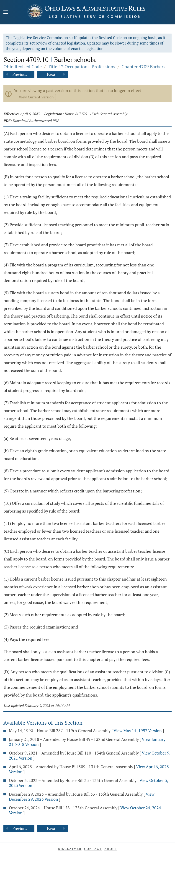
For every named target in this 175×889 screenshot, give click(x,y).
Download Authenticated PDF (36, 120)
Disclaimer (70, 849)
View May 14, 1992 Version (137, 730)
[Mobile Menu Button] (5, 12)
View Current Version (36, 97)
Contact (93, 849)
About (110, 849)
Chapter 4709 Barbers (143, 66)
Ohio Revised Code (22, 66)
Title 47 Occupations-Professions (81, 66)
